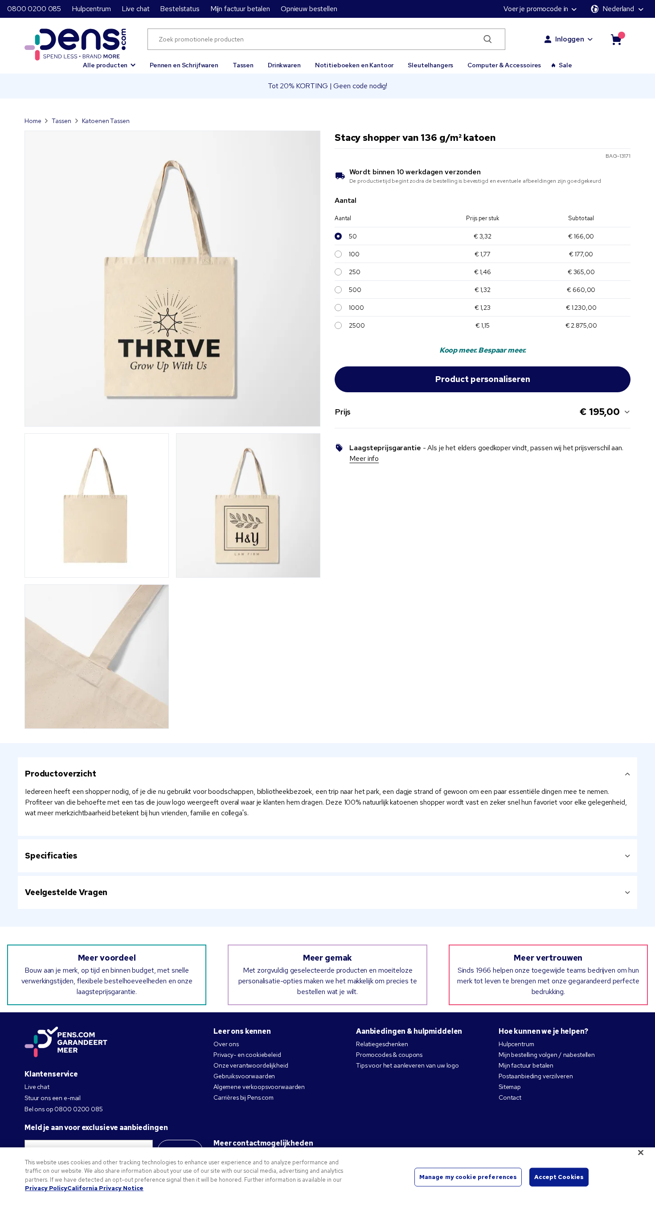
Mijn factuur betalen (240, 8)
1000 (356, 308)
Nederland (618, 8)
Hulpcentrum (91, 8)
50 (353, 236)
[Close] (641, 1152)
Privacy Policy (46, 1188)
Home (33, 121)
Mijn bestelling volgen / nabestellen (547, 1055)
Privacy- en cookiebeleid (247, 1055)
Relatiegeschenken (382, 1044)
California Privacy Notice (105, 1188)
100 (354, 254)
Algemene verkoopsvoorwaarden (259, 1087)
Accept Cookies (559, 1177)
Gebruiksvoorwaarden (244, 1076)
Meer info (364, 458)
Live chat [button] (136, 8)
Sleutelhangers (430, 65)
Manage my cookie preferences (468, 1177)
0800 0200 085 (34, 8)
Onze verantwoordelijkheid (250, 1065)
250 (354, 272)
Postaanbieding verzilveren (536, 1076)
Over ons (226, 1044)
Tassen (243, 65)
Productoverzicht (60, 773)
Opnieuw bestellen (309, 8)
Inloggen (569, 39)
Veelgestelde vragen (66, 892)
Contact (510, 1097)
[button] (109, 61)
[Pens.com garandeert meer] (66, 1043)
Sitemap (510, 1087)
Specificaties (51, 856)
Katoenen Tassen (106, 121)
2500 (356, 325)
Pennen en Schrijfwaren (184, 65)
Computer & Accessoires (504, 65)
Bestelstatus (179, 8)
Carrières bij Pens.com (243, 1097)
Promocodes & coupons (389, 1055)
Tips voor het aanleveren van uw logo (407, 1065)
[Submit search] (488, 39)
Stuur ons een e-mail (53, 1098)
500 (355, 290)
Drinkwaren (284, 65)
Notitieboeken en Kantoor (354, 65)
